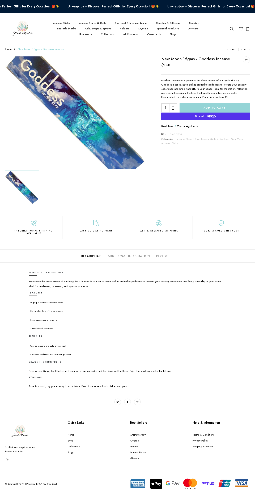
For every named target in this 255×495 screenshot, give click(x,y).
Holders (124, 28)
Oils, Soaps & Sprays (98, 28)
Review (162, 256)
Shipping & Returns (203, 446)
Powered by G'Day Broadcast (41, 484)
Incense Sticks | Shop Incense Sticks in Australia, (204, 139)
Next (244, 49)
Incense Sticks (61, 23)
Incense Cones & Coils (92, 23)
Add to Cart (215, 107)
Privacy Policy (200, 441)
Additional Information (129, 256)
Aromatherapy (138, 435)
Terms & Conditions (203, 435)
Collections (107, 34)
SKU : (164, 134)
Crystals (143, 28)
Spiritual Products (167, 28)
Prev (233, 49)
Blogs (172, 34)
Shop (70, 441)
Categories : (168, 139)
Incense (134, 446)
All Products (130, 34)
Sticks (175, 143)
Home (8, 49)
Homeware (85, 34)
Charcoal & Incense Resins (131, 23)
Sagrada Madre (66, 28)
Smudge (194, 23)
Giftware (193, 28)
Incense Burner (138, 452)
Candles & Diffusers (168, 23)
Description (91, 256)
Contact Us (154, 34)
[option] (75, 112)
